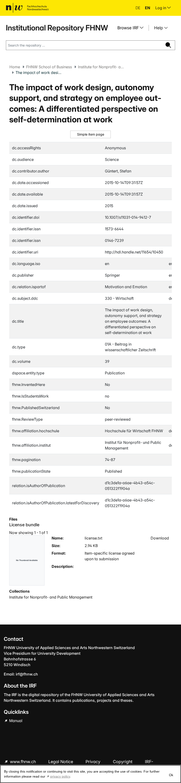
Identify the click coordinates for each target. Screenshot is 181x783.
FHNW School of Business (49, 66)
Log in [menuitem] (161, 7)
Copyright (123, 761)
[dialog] (90, 774)
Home (14, 66)
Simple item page (90, 134)
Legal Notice (61, 761)
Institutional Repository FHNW (57, 27)
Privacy (94, 761)
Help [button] (159, 27)
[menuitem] (132, 28)
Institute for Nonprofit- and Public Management (101, 66)
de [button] (138, 7)
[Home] (27, 8)
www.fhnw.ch (23, 761)
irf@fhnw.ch (27, 674)
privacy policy (60, 776)
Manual (15, 720)
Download (160, 538)
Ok (171, 775)
